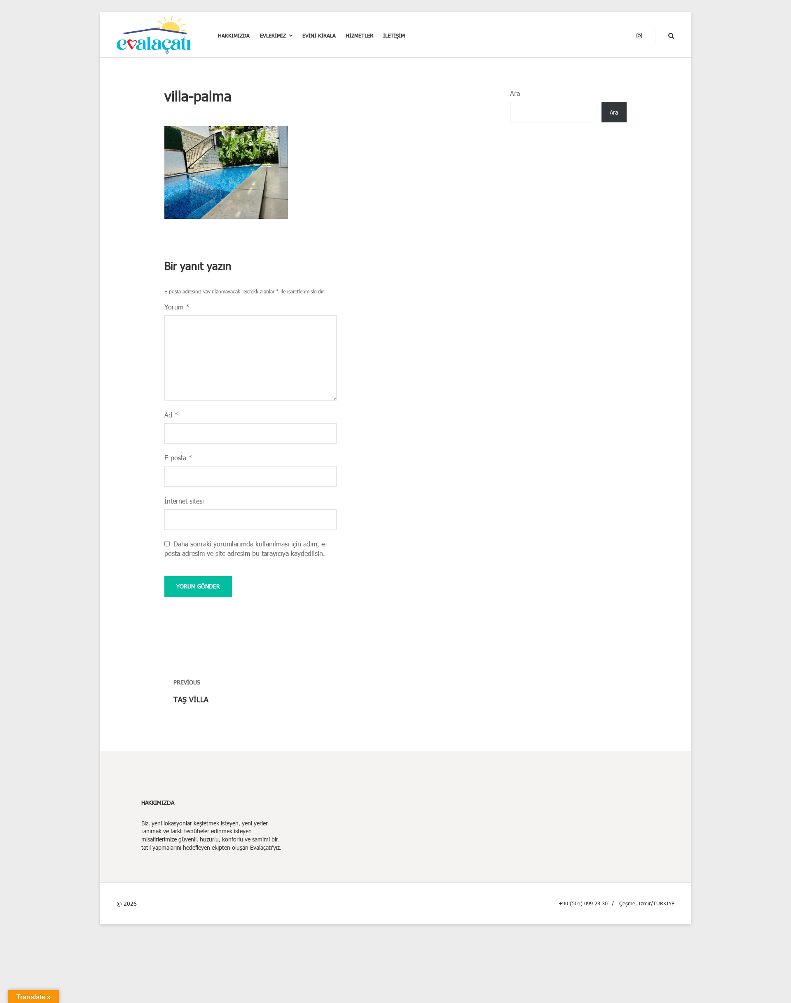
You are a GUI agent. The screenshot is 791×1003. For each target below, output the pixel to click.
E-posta (178, 458)
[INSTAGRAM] (639, 36)
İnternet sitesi (184, 501)
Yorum (176, 307)
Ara (515, 93)
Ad (171, 415)
